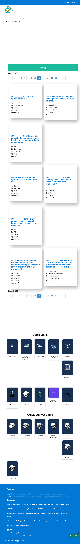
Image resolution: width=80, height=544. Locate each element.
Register (67, 2)
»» (67, 78)
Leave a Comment (28, 535)
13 (48, 78)
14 (52, 78)
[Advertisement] (40, 47)
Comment (74, 535)
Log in (73, 2)
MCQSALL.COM (20, 541)
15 (56, 78)
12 (43, 78)
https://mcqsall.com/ (16, 533)
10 (35, 78)
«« (10, 78)
